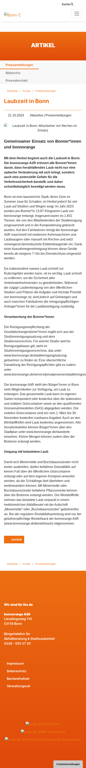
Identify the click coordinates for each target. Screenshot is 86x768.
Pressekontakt (17, 80)
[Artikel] (18, 15)
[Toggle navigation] (76, 14)
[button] (80, 4)
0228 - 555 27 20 (17, 643)
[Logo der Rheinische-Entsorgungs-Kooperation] (43, 739)
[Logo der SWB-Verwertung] (43, 731)
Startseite (12, 90)
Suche (66, 4)
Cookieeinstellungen (68, 764)
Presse (26, 90)
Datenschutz (16, 671)
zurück (16, 539)
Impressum (15, 663)
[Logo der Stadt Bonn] (43, 724)
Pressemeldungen (19, 65)
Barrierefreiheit (18, 679)
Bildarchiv (13, 73)
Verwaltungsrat (18, 686)
